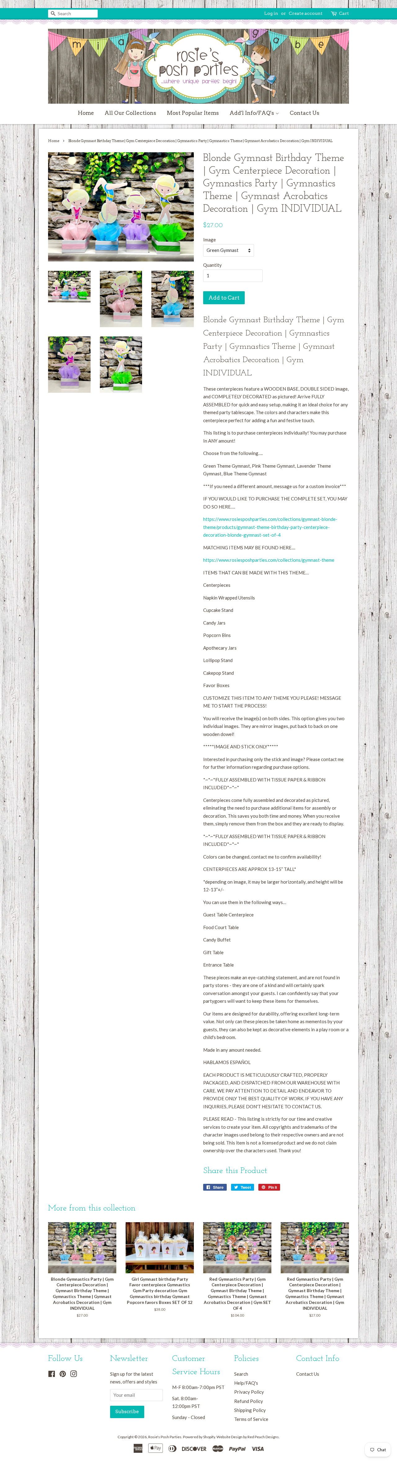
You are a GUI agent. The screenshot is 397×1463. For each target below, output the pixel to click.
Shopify (209, 1437)
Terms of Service (251, 1419)
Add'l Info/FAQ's (252, 113)
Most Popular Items (193, 113)
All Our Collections (130, 113)
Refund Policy (248, 1401)
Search (241, 1374)
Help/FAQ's (246, 1383)
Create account (306, 13)
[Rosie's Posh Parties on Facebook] (51, 1375)
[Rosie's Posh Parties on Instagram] (73, 1375)
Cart (344, 13)
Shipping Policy (250, 1410)
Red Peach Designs (263, 1437)
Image (209, 239)
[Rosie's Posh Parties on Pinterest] (62, 1375)
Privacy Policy (249, 1392)
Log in (271, 13)
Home (86, 113)
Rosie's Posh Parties (164, 1437)
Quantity (212, 265)
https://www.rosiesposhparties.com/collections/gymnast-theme (268, 560)
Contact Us (304, 113)
